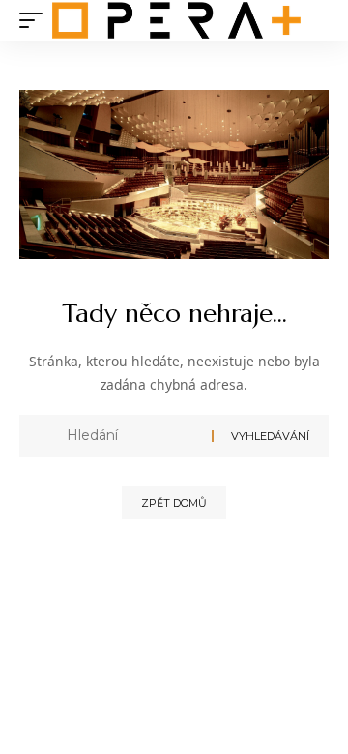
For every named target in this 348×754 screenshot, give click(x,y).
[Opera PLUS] (176, 20)
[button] (35, 20)
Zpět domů (174, 502)
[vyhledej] (132, 436)
